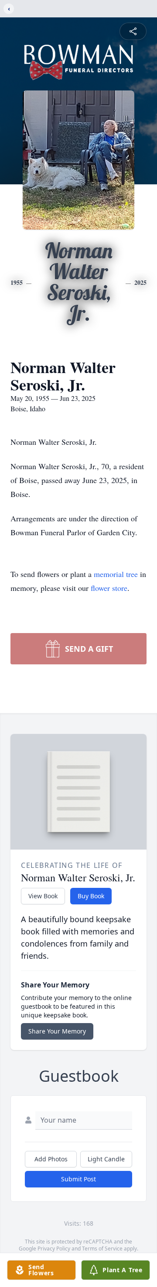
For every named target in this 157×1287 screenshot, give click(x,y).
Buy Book (91, 896)
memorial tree (116, 574)
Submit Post (78, 1179)
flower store (109, 588)
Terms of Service (102, 1248)
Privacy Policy (54, 1248)
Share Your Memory (57, 1031)
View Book (43, 896)
